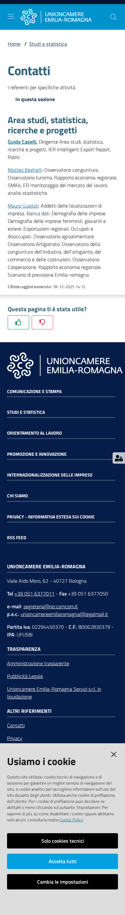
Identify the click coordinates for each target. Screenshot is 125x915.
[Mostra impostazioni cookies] (119, 458)
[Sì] (18, 322)
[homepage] (65, 17)
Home (14, 44)
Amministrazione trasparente (38, 663)
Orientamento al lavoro (34, 433)
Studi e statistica (48, 44)
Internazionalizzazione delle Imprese (50, 474)
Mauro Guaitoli (23, 205)
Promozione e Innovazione (37, 454)
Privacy (14, 738)
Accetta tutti (63, 861)
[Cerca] (113, 17)
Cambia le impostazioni (62, 882)
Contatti (16, 725)
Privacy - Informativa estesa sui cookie (51, 516)
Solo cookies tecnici (62, 841)
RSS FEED (16, 537)
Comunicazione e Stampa (34, 391)
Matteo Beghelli (25, 170)
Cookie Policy (71, 819)
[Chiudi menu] (102, 13)
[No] (42, 322)
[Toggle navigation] (11, 16)
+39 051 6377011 (34, 593)
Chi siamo (17, 495)
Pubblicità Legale (25, 676)
